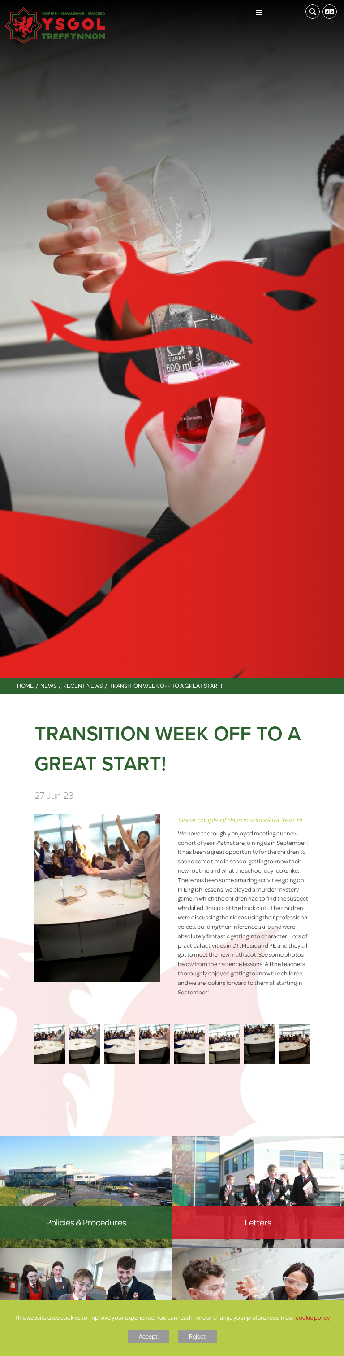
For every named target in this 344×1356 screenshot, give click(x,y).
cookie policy (313, 1317)
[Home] (54, 11)
